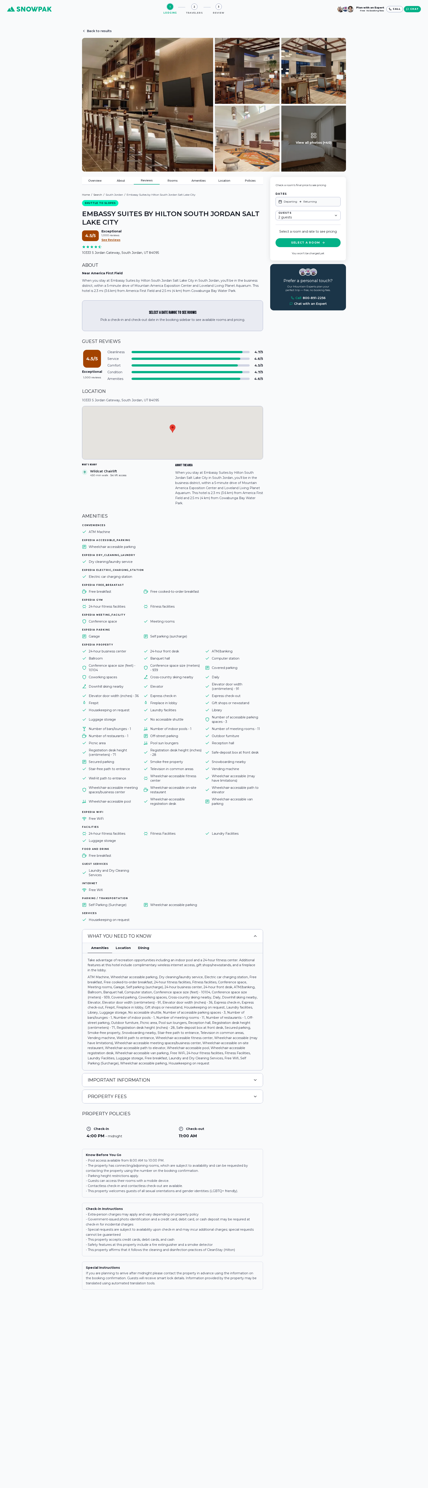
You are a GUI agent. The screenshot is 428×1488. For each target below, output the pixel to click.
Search (97, 194)
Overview (95, 180)
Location (224, 180)
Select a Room (305, 242)
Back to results (99, 31)
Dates (281, 193)
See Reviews (110, 240)
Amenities (198, 180)
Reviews (146, 180)
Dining (143, 948)
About (121, 180)
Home (86, 194)
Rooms (172, 180)
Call (310, 298)
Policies (250, 180)
